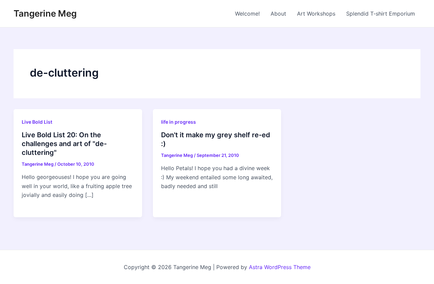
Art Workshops (316, 13)
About (278, 13)
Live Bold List (37, 122)
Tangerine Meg (45, 13)
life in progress (178, 122)
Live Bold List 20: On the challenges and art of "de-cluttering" (64, 144)
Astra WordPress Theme (280, 267)
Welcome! (247, 13)
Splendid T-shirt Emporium (380, 13)
